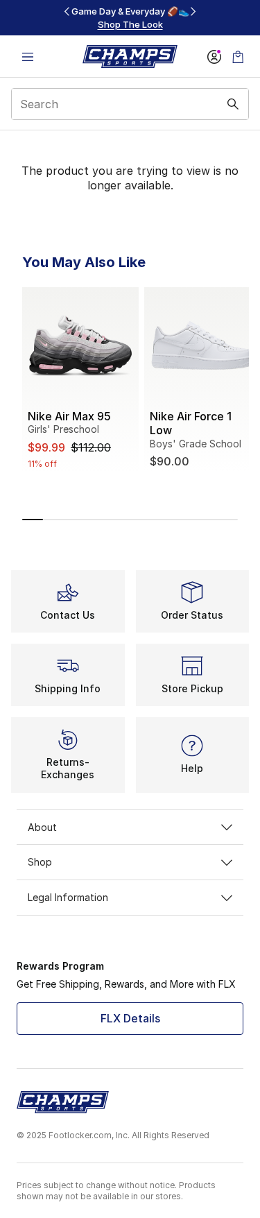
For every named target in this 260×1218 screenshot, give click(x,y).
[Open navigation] (28, 56)
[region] (130, 17)
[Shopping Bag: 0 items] (237, 56)
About (42, 827)
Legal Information (68, 897)
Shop (40, 862)
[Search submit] (233, 104)
